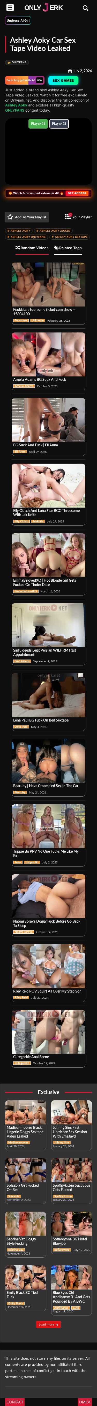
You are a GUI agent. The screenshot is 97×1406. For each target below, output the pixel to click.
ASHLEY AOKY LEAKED (53, 230)
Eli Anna (20, 451)
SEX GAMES (63, 80)
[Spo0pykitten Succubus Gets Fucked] (71, 1170)
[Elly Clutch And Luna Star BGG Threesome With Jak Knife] (48, 486)
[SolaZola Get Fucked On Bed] (25, 1170)
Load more (46, 1324)
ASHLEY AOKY (19, 230)
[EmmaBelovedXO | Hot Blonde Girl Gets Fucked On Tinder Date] (48, 555)
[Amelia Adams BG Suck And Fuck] (48, 354)
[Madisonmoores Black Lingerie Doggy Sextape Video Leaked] (25, 1112)
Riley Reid (21, 997)
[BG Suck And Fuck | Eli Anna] (48, 420)
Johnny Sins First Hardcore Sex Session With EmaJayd (70, 1132)
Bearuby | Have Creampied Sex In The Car (45, 786)
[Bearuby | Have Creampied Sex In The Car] (48, 761)
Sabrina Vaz (15, 1249)
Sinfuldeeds (22, 661)
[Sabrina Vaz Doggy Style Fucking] (25, 1224)
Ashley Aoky (16, 105)
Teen (18, 862)
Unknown (38, 320)
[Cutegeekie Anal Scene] (48, 1032)
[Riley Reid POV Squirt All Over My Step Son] (48, 966)
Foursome (21, 320)
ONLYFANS (17, 62)
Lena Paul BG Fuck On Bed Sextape (41, 720)
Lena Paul (21, 726)
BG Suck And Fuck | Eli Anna (35, 445)
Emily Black (15, 1303)
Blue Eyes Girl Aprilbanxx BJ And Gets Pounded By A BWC (71, 1297)
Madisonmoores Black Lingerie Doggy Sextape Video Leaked (25, 1132)
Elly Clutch (21, 521)
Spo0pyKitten (63, 1196)
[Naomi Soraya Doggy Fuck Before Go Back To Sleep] (48, 896)
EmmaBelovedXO (26, 591)
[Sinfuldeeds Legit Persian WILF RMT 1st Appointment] (48, 625)
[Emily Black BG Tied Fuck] (25, 1277)
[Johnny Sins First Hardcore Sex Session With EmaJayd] (71, 1112)
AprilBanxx (61, 1307)
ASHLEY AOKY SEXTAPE (69, 237)
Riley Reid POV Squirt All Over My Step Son (47, 991)
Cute (76, 1307)
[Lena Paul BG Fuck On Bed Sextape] (48, 695)
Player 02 (59, 123)
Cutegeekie (22, 1063)
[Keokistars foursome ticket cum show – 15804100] (48, 285)
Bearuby (20, 792)
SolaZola (13, 1196)
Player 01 (38, 123)
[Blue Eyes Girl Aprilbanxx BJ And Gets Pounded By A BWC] (71, 1277)
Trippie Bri (32, 862)
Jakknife (38, 521)
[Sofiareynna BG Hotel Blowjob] (71, 1224)
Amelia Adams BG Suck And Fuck (39, 380)
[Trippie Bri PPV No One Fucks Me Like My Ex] (48, 826)
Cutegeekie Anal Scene (31, 1057)
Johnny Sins (61, 1142)
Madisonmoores (18, 1142)
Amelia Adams (24, 386)
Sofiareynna (62, 1249)
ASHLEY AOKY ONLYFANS (27, 237)
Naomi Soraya (24, 932)
